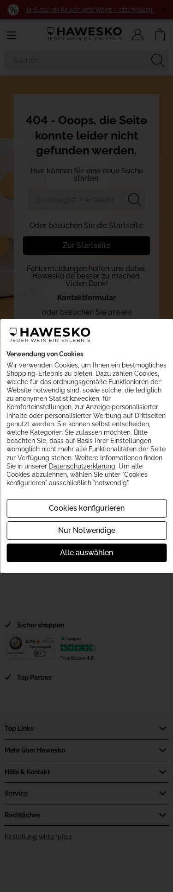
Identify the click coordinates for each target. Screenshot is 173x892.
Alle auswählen (86, 552)
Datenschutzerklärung (82, 466)
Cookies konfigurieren (87, 508)
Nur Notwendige (86, 530)
